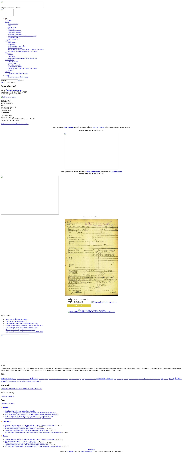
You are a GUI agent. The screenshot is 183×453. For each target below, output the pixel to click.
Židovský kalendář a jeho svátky (18, 73)
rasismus (151, 379)
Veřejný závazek (13, 61)
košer (70, 379)
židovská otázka (23, 381)
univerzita (166, 379)
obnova (94, 379)
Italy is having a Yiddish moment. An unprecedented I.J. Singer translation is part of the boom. (33, 432)
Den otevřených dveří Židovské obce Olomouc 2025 (22, 323)
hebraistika (54, 379)
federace (33, 378)
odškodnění (101, 379)
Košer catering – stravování (16, 46)
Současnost (8, 41)
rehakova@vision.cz (87, 451)
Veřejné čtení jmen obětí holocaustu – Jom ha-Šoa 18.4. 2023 (24, 332)
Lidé (9, 25)
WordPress (70, 451)
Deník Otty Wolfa (13, 37)
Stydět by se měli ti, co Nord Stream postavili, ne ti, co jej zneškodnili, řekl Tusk (29, 416)
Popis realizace (12, 63)
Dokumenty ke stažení (15, 66)
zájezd (18, 381)
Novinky (6, 407)
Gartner (40, 379)
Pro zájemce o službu (14, 65)
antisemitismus (7, 379)
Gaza (43, 379)
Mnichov (87, 379)
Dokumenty (8, 53)
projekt (121, 379)
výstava (177, 378)
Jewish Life (7, 422)
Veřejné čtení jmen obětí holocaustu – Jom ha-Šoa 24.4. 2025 (24, 325)
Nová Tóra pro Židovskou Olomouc (17, 319)
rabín (147, 379)
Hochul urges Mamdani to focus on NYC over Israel (20, 427)
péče (130, 379)
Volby (171, 379)
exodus (27, 379)
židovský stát (38, 381)
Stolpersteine (12, 42)
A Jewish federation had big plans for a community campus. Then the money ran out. (30, 425)
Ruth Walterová (69, 127)
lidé (80, 379)
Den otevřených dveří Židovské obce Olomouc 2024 (22, 328)
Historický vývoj (13, 24)
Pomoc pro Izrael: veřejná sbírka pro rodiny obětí (20, 330)
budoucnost (19, 379)
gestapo (46, 379)
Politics (5, 436)
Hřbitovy (11, 29)
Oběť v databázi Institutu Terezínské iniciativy (14, 124)
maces (83, 379)
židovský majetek (31, 381)
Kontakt (10, 70)
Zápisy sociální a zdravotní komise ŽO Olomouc (23, 68)
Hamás (50, 379)
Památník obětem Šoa (14, 30)
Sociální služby (9, 60)
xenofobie (5, 381)
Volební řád (11, 56)
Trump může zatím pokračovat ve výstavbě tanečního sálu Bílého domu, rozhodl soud (30, 413)
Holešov (59, 379)
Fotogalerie (11, 44)
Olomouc (109, 379)
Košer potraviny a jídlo (15, 48)
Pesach (118, 379)
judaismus (66, 379)
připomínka (142, 379)
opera (115, 379)
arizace (14, 379)
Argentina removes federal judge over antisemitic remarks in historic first (26, 430)
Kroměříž (73, 379)
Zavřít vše (11, 396)
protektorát (126, 379)
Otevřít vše (4, 396)
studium (155, 379)
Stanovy (10, 54)
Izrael (62, 379)
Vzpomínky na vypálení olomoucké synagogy (22, 36)
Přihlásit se (91, 449)
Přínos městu (12, 27)
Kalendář (7, 72)
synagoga (160, 379)
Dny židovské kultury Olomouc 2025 (17, 321)
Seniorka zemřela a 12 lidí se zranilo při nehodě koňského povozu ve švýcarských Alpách (31, 414)
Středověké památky (14, 32)
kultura (77, 379)
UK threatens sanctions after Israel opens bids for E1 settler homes (24, 428)
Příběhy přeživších (14, 39)
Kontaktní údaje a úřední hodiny (18, 77)
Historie (7, 22)
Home (2, 82)
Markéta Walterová (99, 127)
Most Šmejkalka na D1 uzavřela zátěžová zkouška (20, 411)
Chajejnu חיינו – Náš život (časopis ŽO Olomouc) (23, 51)
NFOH (90, 379)
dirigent (24, 379)
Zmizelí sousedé (12, 381)
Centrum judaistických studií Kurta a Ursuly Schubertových (26, 49)
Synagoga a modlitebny (15, 34)
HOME (9, 20)
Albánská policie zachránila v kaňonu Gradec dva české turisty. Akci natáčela (28, 418)
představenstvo (134, 379)
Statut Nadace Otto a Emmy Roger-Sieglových (22, 58)
